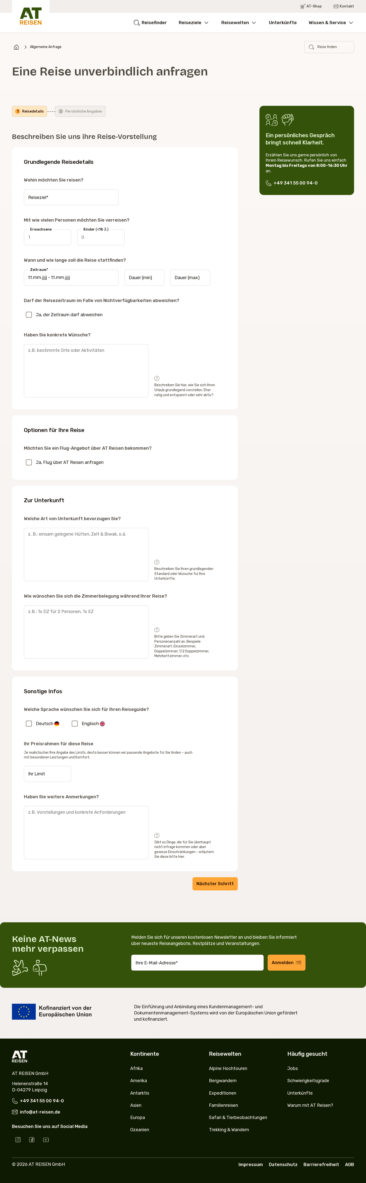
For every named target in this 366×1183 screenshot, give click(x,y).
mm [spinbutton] (37, 277)
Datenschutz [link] (283, 1164)
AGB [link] (349, 1164)
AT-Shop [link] (314, 6)
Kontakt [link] (347, 6)
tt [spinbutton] (30, 277)
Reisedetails (30, 111)
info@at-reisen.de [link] (40, 1112)
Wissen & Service (327, 22)
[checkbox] (29, 315)
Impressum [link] (251, 1164)
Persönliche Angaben (81, 111)
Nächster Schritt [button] (215, 883)
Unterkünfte (283, 22)
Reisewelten (235, 22)
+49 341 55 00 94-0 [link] (296, 183)
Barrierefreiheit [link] (321, 1164)
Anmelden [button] (283, 962)
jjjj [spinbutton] (44, 277)
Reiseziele (190, 22)
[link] (16, 47)
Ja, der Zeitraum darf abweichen (69, 314)
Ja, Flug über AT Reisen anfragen (70, 462)
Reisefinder (154, 22)
